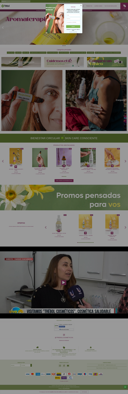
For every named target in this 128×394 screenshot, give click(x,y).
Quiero (73, 26)
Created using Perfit (73, 32)
